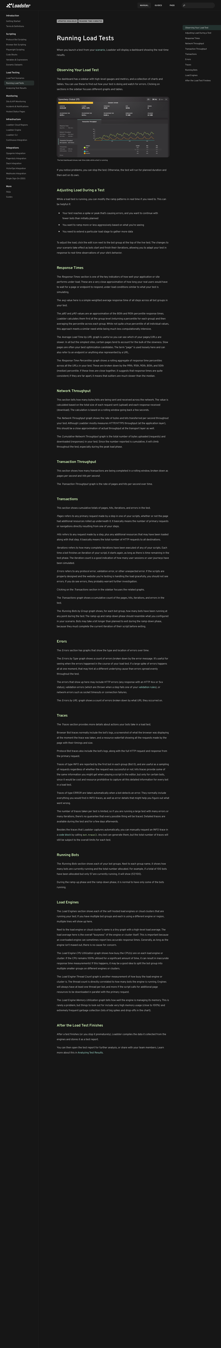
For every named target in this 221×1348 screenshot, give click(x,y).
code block (65, 835)
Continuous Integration (16, 139)
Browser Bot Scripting (16, 44)
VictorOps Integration (16, 168)
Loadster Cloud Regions (17, 124)
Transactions (191, 54)
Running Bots (191, 69)
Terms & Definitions (15, 26)
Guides (158, 5)
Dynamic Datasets (14, 64)
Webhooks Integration (16, 173)
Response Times (192, 38)
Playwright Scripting (15, 49)
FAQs (172, 5)
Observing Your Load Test (196, 27)
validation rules (147, 687)
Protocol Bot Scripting (16, 39)
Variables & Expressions (17, 59)
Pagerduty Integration (16, 158)
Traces (188, 64)
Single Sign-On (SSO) (15, 178)
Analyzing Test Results (16, 88)
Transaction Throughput (196, 48)
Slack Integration (13, 163)
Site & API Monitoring (16, 101)
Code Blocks (11, 54)
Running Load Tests (15, 83)
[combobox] (198, 5)
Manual (144, 5)
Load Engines (191, 75)
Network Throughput (194, 43)
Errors (188, 59)
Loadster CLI (12, 134)
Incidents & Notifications (17, 106)
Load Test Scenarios (15, 78)
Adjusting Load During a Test (198, 32)
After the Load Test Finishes (198, 80)
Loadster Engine (13, 129)
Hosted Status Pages (15, 111)
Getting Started (13, 21)
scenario (100, 50)
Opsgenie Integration (15, 153)
